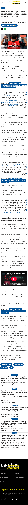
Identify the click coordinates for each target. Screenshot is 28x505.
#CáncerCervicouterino (9, 166)
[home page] (14, 466)
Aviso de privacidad (19, 489)
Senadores (4, 367)
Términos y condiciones (6, 491)
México (14, 389)
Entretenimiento (19, 477)
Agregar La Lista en (8, 25)
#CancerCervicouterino (8, 102)
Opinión (2, 482)
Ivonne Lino (13, 402)
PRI (11, 367)
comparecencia (19, 364)
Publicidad (11, 489)
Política (3, 8)
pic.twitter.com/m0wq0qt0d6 (12, 212)
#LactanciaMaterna (15, 104)
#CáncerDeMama (15, 164)
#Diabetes (12, 106)
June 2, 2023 (26, 98)
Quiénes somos (4, 489)
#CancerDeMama (11, 101)
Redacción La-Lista (15, 385)
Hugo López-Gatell (6, 364)
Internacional (4, 477)
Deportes (14, 375)
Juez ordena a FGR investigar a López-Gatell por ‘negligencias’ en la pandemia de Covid (14, 85)
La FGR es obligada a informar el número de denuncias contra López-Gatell (13, 180)
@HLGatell (7, 95)
